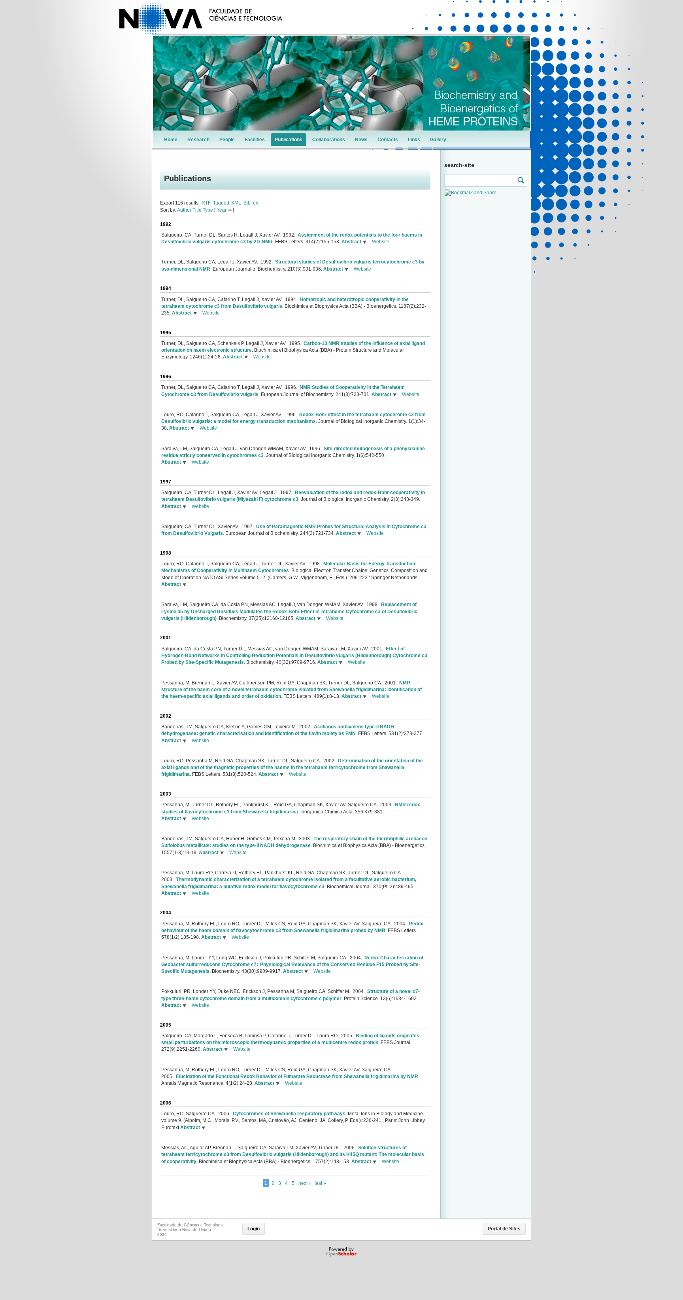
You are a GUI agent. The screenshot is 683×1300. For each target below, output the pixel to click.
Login (253, 1229)
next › (304, 1183)
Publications (288, 139)
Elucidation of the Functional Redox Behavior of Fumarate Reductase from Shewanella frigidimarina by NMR (297, 1076)
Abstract (350, 241)
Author (184, 210)
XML (236, 203)
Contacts (387, 139)
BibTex (250, 203)
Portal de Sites (504, 1229)
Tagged (221, 203)
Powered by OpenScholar (342, 1252)
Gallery (438, 139)
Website (380, 241)
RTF (206, 203)
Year (221, 210)
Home (170, 139)
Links (414, 139)
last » (320, 1183)
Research (198, 139)
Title (197, 210)
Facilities (255, 139)
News (361, 139)
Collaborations (328, 139)
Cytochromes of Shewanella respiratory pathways (289, 1113)
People (227, 139)
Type (208, 210)
